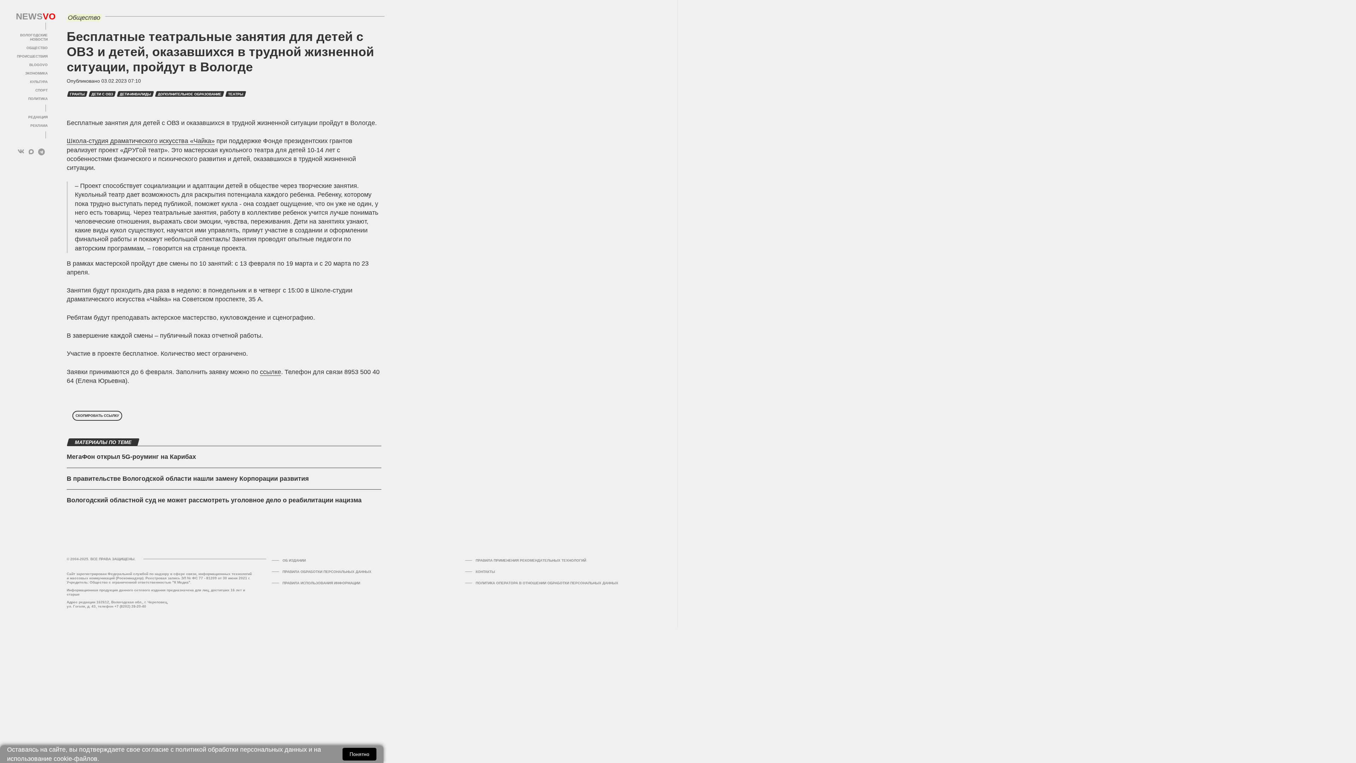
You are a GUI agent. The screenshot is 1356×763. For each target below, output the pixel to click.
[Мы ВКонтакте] (21, 151)
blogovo (38, 65)
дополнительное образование (189, 94)
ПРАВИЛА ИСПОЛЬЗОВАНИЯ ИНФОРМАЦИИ (321, 583)
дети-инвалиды (135, 94)
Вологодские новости (34, 37)
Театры (235, 94)
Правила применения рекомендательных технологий (531, 560)
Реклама (39, 126)
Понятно (359, 754)
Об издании (294, 560)
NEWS (32, 16)
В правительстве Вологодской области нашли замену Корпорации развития (188, 478)
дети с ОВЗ (102, 94)
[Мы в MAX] (31, 151)
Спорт (41, 90)
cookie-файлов (75, 758)
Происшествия (32, 56)
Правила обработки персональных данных (326, 572)
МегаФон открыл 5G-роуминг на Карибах (131, 456)
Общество (37, 48)
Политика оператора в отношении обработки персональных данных (547, 583)
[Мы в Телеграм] (41, 151)
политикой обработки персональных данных (241, 749)
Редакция (38, 117)
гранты (77, 94)
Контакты (485, 572)
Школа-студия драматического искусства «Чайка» (141, 140)
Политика (38, 99)
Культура (39, 82)
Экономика (36, 73)
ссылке (270, 371)
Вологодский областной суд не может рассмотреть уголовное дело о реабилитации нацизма (214, 500)
